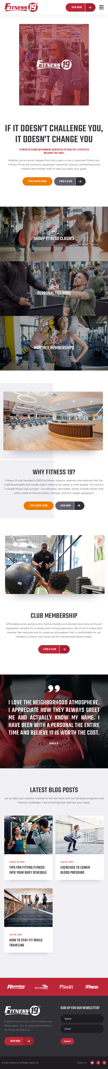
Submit (67, 1041)
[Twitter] (92, 1063)
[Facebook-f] (98, 1063)
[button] (101, 7)
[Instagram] (104, 1063)
